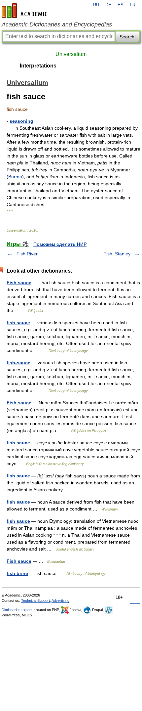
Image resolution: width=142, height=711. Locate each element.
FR (132, 5)
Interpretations (38, 65)
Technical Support (35, 600)
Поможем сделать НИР (60, 244)
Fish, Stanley (116, 253)
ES (121, 5)
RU (96, 5)
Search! (128, 36)
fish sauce (18, 322)
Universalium (71, 54)
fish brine (17, 573)
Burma (15, 176)
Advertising (60, 600)
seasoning (21, 121)
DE (108, 5)
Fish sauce (19, 282)
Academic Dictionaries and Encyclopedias (57, 24)
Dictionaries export (17, 610)
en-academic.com (25, 10)
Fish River (27, 253)
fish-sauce (18, 362)
